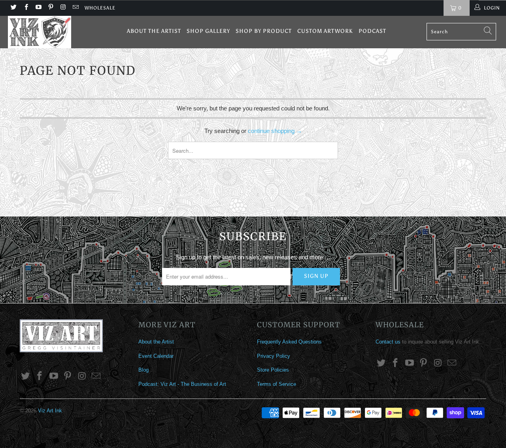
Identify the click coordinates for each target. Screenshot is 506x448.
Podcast (372, 31)
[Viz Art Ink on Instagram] (62, 8)
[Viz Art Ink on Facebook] (25, 8)
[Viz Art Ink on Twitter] (13, 8)
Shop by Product (264, 31)
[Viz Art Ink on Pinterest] (50, 8)
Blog (143, 370)
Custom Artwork (325, 31)
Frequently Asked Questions (289, 342)
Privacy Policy (273, 356)
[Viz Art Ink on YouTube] (38, 8)
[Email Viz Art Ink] (75, 8)
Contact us (388, 342)
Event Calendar (156, 356)
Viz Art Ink (50, 411)
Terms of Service (276, 384)
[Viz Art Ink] (44, 32)
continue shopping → (275, 130)
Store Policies (273, 370)
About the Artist (154, 31)
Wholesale (100, 8)
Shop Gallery (208, 31)
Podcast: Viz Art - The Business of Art (182, 384)
